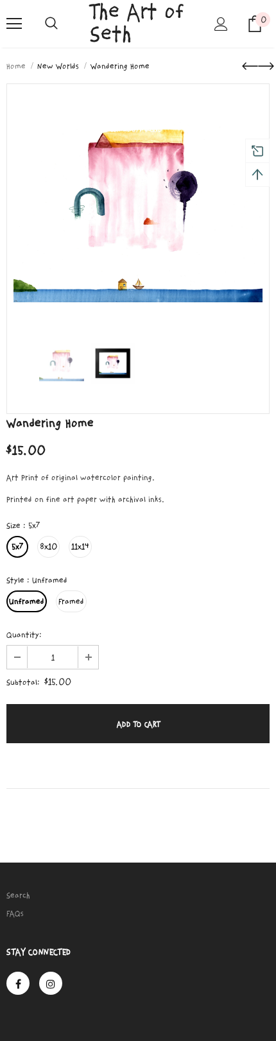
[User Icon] (221, 24)
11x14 (80, 546)
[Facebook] (18, 983)
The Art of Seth (137, 23)
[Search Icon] (51, 23)
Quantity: (24, 634)
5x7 (17, 546)
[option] (138, 202)
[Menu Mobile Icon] (14, 23)
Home (16, 66)
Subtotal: (23, 682)
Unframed (26, 601)
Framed (71, 601)
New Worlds (58, 66)
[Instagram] (50, 983)
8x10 (48, 546)
